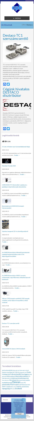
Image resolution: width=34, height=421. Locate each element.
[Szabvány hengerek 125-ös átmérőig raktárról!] (5, 221)
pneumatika (6, 385)
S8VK (29, 384)
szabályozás (9, 386)
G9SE (30, 374)
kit (10, 378)
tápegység (6, 389)
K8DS (8, 378)
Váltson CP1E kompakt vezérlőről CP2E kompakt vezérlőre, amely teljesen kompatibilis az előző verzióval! (15, 300)
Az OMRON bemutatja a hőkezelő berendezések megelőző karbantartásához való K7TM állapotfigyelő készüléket (15, 254)
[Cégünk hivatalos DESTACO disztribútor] (17, 100)
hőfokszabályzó (11, 376)
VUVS (13, 388)
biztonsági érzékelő (24, 370)
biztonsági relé (16, 370)
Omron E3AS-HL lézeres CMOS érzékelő (13, 348)
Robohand (24, 384)
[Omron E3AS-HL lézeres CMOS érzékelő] (6, 338)
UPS (11, 388)
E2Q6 (8, 372)
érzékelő (18, 388)
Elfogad (19, 414)
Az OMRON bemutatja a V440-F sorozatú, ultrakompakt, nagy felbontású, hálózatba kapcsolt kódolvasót (16, 277)
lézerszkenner (5, 380)
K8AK (5, 378)
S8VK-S (4, 386)
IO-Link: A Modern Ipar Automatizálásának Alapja (16, 146)
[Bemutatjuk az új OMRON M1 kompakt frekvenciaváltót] (6, 200)
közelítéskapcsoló (23, 378)
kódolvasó (14, 378)
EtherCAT (12, 372)
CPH (23, 25)
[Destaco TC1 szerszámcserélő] (17, 43)
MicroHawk (12, 380)
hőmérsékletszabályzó (21, 376)
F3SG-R (17, 372)
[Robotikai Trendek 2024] (6, 159)
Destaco (4, 372)
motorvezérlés (26, 380)
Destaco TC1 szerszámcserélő (15, 37)
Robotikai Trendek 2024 (9, 166)
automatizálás (9, 370)
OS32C (22, 382)
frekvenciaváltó (15, 374)
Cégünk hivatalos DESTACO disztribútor (16, 92)
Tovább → (17, 155)
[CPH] (17, 3)
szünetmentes (25, 386)
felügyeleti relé (22, 372)
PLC (25, 382)
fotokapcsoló (6, 374)
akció (3, 370)
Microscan (19, 380)
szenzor (18, 386)
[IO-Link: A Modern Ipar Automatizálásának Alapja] (6, 140)
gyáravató (4, 376)
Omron (16, 382)
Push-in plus (14, 385)
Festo (29, 372)
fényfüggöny (25, 374)
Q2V (20, 384)
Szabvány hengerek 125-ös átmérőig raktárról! (15, 231)
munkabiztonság (7, 382)
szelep (14, 386)
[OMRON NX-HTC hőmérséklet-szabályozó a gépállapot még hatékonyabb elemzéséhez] (6, 179)
